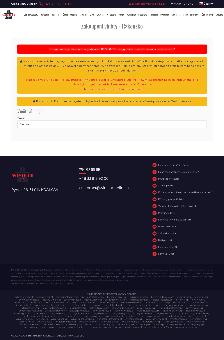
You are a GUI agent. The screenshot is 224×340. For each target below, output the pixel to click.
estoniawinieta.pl (109, 302)
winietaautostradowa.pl (109, 319)
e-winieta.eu (198, 299)
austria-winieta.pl (24, 297)
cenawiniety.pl (184, 297)
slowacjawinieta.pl (102, 310)
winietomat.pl (92, 324)
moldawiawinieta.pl (198, 305)
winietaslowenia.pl (195, 321)
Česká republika (70, 14)
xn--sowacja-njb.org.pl (100, 327)
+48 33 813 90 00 (57, 4)
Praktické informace (169, 178)
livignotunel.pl (41, 305)
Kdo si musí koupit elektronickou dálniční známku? (185, 192)
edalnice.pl (36, 302)
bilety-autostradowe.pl (92, 297)
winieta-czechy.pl (135, 316)
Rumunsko (131, 14)
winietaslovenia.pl (152, 321)
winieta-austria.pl (114, 316)
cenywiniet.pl (202, 297)
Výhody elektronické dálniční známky (178, 206)
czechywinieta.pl (72, 299)
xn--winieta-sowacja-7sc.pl (158, 327)
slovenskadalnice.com (30, 310)
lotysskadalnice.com (121, 305)
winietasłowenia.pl (53, 324)
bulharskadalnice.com (162, 297)
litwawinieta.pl (23, 305)
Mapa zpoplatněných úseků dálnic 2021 (179, 172)
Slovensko (142, 14)
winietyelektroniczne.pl (152, 324)
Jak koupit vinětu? (167, 185)
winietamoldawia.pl (66, 321)
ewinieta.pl (151, 302)
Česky (207, 3)
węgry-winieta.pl (76, 327)
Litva (92, 14)
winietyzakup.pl (57, 327)
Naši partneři (165, 240)
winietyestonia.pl (176, 324)
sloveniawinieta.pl (195, 308)
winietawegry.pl (74, 324)
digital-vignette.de (162, 299)
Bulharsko (56, 14)
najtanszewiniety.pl (30, 308)
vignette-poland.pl (124, 313)
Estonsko (83, 14)
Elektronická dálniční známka (173, 165)
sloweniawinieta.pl (123, 310)
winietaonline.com (88, 321)
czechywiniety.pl (93, 299)
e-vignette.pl (182, 299)
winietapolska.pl (109, 321)
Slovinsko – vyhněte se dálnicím (175, 219)
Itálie (185, 14)
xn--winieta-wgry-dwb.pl (188, 327)
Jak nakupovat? (31, 14)
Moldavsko (111, 14)
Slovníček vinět (166, 254)
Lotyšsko (101, 14)
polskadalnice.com (99, 308)
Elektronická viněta (168, 247)
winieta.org (42, 319)
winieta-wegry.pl (197, 316)
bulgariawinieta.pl (139, 297)
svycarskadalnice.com (148, 310)
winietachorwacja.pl (156, 319)
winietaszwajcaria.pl (30, 324)
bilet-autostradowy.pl (67, 297)
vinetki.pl (23, 316)
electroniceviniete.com (85, 302)
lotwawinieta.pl (99, 305)
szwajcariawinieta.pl (173, 310)
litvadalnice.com (181, 302)
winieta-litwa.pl (155, 316)
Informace (194, 14)
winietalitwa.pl (26, 321)
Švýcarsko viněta (167, 233)
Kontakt (219, 14)
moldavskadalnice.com (173, 305)
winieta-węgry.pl (24, 319)
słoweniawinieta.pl (195, 310)
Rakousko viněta (167, 226)
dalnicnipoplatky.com (116, 299)
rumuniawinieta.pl (146, 308)
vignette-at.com (40, 313)
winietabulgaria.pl (134, 319)
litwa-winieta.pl (201, 302)
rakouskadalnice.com (123, 308)
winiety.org (108, 324)
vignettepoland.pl (200, 313)
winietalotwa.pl (45, 321)
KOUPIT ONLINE (183, 3)
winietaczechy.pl (178, 319)
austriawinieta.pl (44, 297)
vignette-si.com (165, 313)
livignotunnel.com (60, 305)
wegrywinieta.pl (93, 316)
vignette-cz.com (82, 313)
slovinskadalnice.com (56, 310)
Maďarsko (176, 14)
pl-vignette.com (78, 308)
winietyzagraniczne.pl (34, 327)
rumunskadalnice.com (171, 308)
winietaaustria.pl (59, 319)
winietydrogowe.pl (127, 324)
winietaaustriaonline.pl (82, 319)
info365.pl (165, 302)
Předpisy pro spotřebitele (171, 199)
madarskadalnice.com (146, 305)
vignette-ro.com (145, 313)
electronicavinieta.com (57, 302)
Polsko (121, 14)
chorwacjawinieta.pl (29, 299)
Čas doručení (207, 14)
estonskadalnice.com (132, 302)
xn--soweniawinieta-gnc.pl (128, 327)
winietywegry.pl (196, 324)
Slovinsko (153, 14)
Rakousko (45, 14)
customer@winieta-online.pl (148, 3)
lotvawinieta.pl (81, 305)
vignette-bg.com (61, 313)
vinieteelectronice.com (70, 316)
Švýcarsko (164, 14)
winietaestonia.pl (199, 319)
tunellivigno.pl (21, 313)
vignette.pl (182, 313)
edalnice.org (21, 302)
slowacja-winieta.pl (80, 310)
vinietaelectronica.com (43, 316)
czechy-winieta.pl (52, 299)
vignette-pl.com (102, 313)
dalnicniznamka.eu (140, 299)
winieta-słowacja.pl (175, 316)
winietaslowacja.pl (173, 321)
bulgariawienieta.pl (117, 297)
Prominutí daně (166, 213)
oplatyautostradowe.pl (54, 308)
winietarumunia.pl (130, 321)
